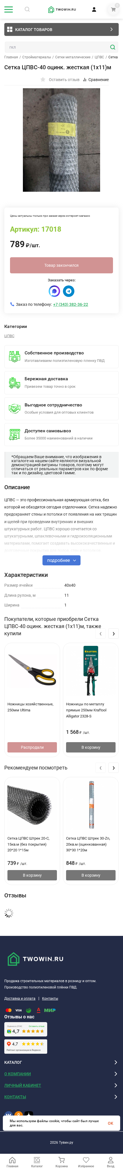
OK (110, 1123)
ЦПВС (99, 57)
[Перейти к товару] (61, 140)
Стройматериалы (36, 57)
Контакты (50, 999)
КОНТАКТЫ (15, 1097)
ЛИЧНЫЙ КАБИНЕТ (22, 1085)
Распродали (32, 747)
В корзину (91, 747)
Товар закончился (61, 265)
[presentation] (100, 633)
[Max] (54, 291)
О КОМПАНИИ (17, 1074)
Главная (11, 57)
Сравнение (98, 79)
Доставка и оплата (19, 999)
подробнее (59, 560)
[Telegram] (68, 291)
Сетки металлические (72, 57)
